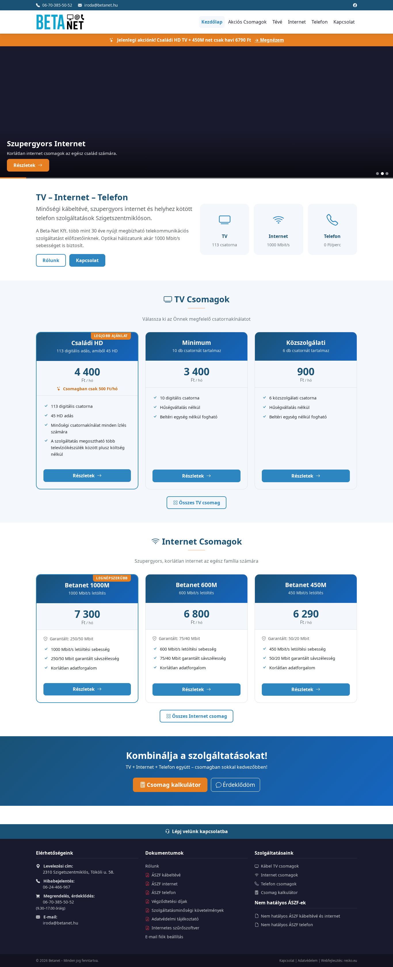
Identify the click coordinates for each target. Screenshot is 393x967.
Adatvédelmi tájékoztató (174, 919)
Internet (297, 22)
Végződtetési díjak (168, 901)
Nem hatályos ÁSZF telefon (286, 924)
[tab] (377, 173)
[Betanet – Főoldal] (60, 22)
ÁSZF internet (164, 884)
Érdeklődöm (239, 785)
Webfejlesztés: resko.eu (339, 960)
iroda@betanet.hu (101, 5)
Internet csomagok (279, 875)
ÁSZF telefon (163, 892)
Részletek (25, 165)
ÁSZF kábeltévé (165, 875)
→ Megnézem (269, 40)
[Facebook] (355, 5)
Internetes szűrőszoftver (174, 928)
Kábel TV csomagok (280, 866)
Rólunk (51, 260)
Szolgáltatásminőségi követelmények (187, 910)
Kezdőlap (211, 22)
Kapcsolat (344, 22)
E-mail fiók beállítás (164, 936)
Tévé (277, 22)
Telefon (320, 22)
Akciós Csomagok (247, 22)
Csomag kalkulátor (174, 785)
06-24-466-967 (56, 887)
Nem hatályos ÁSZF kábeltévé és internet (300, 916)
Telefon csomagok (279, 884)
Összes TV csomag (199, 502)
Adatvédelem (308, 960)
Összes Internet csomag (199, 716)
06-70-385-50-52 (57, 5)
